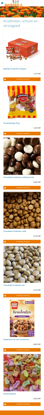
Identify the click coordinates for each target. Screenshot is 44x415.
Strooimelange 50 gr (11, 123)
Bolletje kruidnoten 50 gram (14, 69)
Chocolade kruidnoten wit (14, 285)
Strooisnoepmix (9, 394)
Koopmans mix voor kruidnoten (16, 339)
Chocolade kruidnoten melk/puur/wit (18, 177)
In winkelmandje (23, 79)
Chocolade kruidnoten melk (14, 231)
